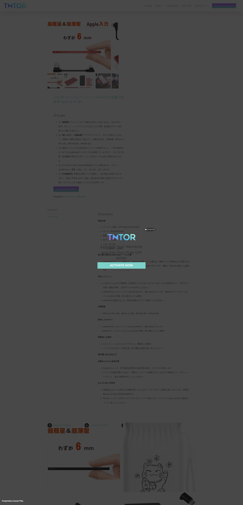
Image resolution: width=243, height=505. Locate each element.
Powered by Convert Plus (12, 501)
